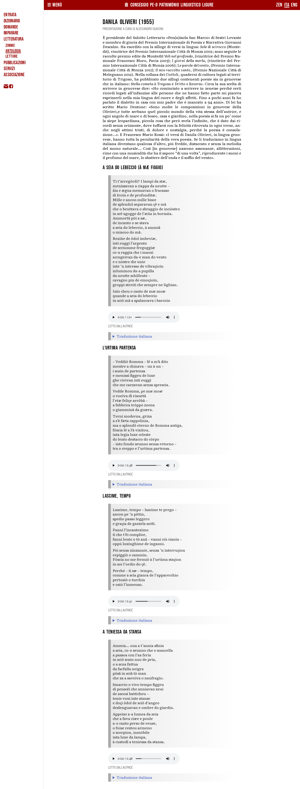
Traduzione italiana (134, 336)
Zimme (10, 45)
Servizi (9, 69)
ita (286, 5)
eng (294, 5)
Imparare (11, 33)
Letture (12, 56)
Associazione (14, 75)
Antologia (13, 50)
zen (279, 5)
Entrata (10, 15)
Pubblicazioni (15, 63)
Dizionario (12, 21)
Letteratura (13, 39)
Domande (11, 27)
